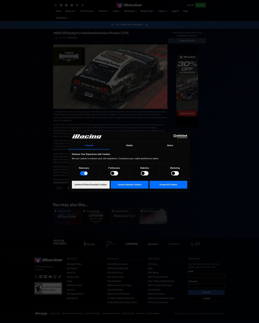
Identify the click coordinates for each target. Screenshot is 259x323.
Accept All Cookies (168, 184)
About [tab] (170, 145)
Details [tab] (129, 145)
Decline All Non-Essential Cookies (91, 184)
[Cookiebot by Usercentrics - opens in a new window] (175, 136)
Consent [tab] (89, 145)
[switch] (114, 173)
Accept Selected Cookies (129, 184)
